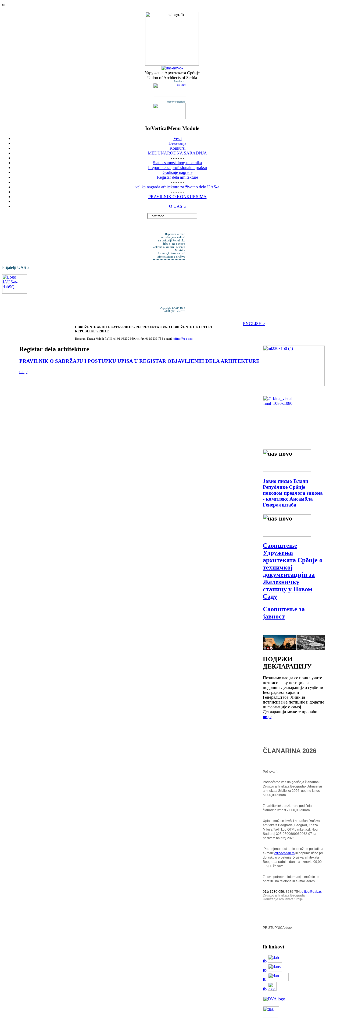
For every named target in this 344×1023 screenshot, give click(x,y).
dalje (23, 371)
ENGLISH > (254, 323)
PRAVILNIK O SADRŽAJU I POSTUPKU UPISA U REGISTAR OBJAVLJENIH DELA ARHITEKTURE (139, 361)
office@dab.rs (284, 853)
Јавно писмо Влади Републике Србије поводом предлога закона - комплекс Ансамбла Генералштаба (293, 493)
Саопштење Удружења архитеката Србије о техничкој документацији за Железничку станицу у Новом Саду (292, 571)
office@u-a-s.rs (182, 338)
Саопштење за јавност (284, 613)
